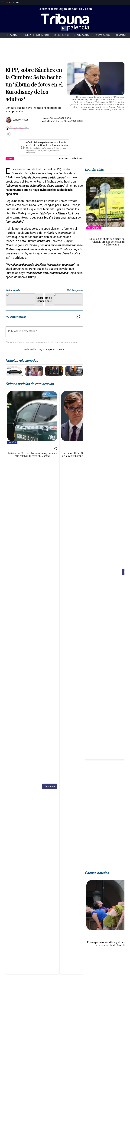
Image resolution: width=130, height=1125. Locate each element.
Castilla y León (42, 35)
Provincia (27, 35)
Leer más (50, 786)
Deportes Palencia (102, 35)
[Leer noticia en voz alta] (7, 128)
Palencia (13, 35)
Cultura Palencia (81, 35)
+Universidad (121, 35)
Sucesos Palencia (62, 35)
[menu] (3, 2)
